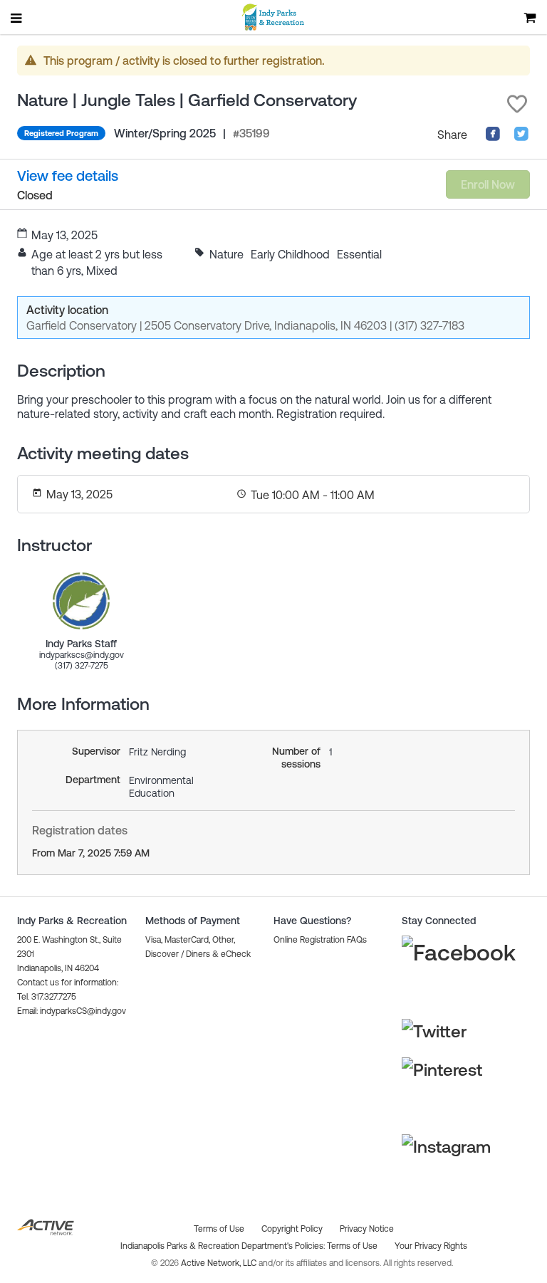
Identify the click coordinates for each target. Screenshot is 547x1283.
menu (17, 18)
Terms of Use (352, 1246)
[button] (517, 104)
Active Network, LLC (220, 1263)
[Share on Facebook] (492, 137)
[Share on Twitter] (521, 137)
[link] (81, 600)
